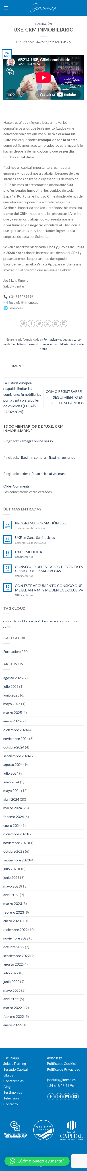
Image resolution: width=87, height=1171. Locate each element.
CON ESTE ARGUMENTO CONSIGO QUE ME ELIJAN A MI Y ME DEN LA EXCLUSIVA (49, 587)
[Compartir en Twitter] (39, 323)
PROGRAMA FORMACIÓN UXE (40, 523)
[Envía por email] (47, 323)
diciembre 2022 (15, 929)
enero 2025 (12, 721)
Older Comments (16, 486)
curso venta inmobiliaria (16, 621)
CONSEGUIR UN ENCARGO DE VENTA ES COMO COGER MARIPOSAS (49, 568)
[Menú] (6, 7)
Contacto (10, 1104)
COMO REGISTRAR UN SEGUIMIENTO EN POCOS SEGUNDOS (65, 397)
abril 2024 (11, 799)
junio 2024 (11, 782)
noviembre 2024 (16, 738)
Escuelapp (11, 1058)
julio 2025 (11, 686)
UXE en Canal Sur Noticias (35, 537)
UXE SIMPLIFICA (28, 552)
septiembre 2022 (16, 955)
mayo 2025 (12, 703)
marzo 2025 (12, 712)
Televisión (11, 1098)
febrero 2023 (13, 912)
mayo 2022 (12, 990)
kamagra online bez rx (36, 441)
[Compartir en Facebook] (31, 323)
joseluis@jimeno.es (61, 1079)
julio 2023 (11, 869)
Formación (43, 23)
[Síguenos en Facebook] (51, 1096)
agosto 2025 (13, 678)
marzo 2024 (12, 808)
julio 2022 (11, 973)
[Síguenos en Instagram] (59, 1096)
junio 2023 (11, 877)
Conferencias (13, 1081)
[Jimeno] (43, 8)
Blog (7, 1086)
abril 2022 (11, 999)
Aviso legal (55, 1058)
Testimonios (12, 1092)
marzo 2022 (12, 1007)
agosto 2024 (13, 764)
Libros (8, 1075)
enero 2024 (12, 825)
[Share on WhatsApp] (23, 323)
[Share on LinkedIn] (63, 323)
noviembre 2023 (16, 843)
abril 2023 (11, 894)
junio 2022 (11, 981)
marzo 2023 (12, 903)
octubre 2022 (13, 947)
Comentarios (24, 556)
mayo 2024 (12, 790)
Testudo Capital (15, 1069)
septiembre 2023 (16, 860)
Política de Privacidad (63, 1069)
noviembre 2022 (16, 938)
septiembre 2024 (16, 756)
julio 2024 (11, 773)
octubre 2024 (13, 747)
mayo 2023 (12, 886)
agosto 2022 (13, 964)
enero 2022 (12, 1025)
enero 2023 (12, 921)
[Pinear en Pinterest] (55, 323)
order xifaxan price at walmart (43, 473)
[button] (37, 1161)
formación (33, 344)
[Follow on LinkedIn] (75, 1096)
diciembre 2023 (15, 834)
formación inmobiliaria (54, 344)
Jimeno (66, 42)
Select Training (14, 1063)
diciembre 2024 (15, 730)
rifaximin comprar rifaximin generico (47, 457)
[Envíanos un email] (67, 1096)
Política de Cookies (62, 1063)
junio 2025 (11, 695)
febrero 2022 (13, 1016)
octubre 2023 (13, 851)
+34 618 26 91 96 (60, 1085)
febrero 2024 (13, 816)
